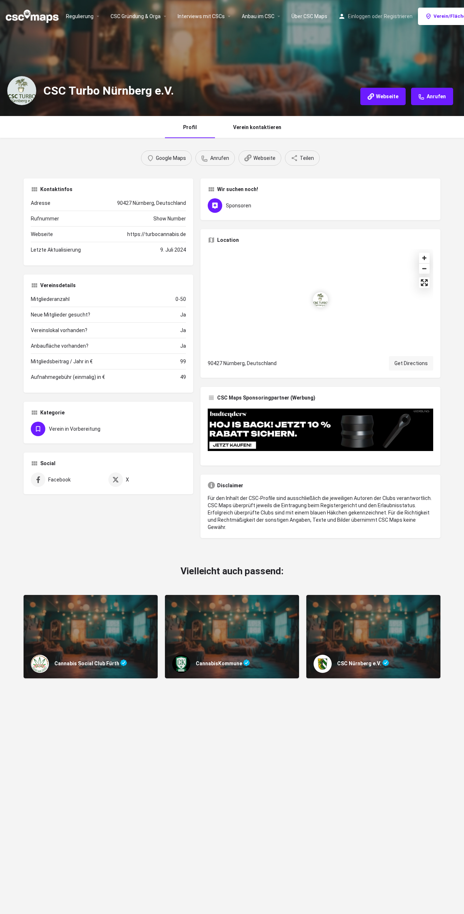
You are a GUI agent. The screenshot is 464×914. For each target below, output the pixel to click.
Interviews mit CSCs (201, 16)
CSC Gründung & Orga (136, 16)
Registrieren (398, 16)
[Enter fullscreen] (424, 282)
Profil (190, 127)
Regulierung (80, 16)
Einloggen (359, 16)
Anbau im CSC (258, 16)
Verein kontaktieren (257, 127)
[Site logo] (33, 15)
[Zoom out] (424, 268)
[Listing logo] (21, 90)
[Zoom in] (424, 258)
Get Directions (411, 363)
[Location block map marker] (320, 299)
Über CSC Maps (309, 16)
